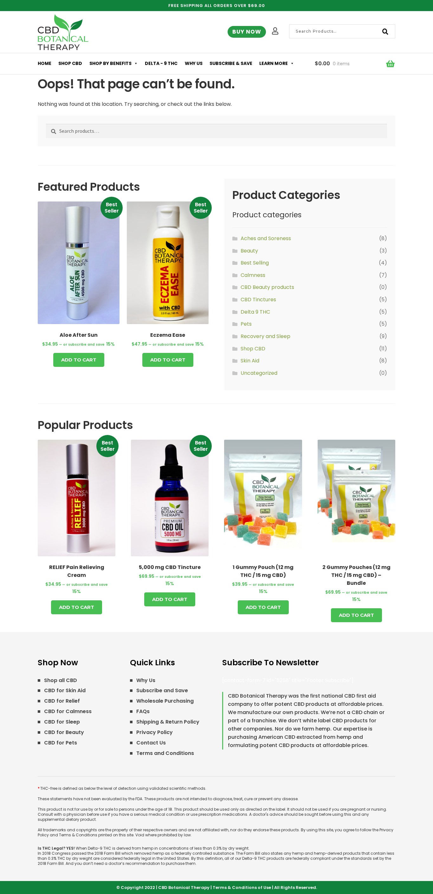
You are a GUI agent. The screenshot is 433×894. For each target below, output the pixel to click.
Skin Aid (250, 360)
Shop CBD (70, 63)
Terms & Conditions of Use (242, 887)
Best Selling (255, 262)
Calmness (253, 275)
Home (44, 63)
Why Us (194, 63)
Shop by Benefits (110, 63)
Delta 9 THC (255, 312)
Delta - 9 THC (161, 63)
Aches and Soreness (266, 238)
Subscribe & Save (231, 63)
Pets (246, 324)
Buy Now (246, 31)
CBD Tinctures (258, 299)
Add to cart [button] (78, 360)
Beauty (249, 250)
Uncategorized (259, 373)
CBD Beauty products (267, 287)
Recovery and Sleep (265, 336)
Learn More (273, 63)
